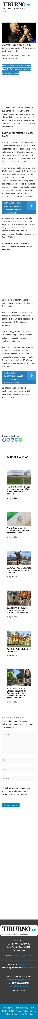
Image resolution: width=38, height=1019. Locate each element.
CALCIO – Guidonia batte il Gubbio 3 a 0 (19, 650)
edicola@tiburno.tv (19, 986)
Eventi (5, 55)
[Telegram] (16, 440)
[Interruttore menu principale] (34, 7)
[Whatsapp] (20, 440)
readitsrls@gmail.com (22, 955)
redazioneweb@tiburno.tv (19, 980)
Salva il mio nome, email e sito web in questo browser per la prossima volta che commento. (17, 791)
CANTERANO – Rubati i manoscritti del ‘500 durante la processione (17, 610)
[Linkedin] (12, 440)
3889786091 (24, 964)
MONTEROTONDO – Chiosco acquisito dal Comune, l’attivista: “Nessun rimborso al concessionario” (16, 693)
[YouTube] (21, 991)
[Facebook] (4, 440)
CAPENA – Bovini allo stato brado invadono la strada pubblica (19, 570)
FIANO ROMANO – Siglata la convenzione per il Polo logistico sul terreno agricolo (18, 490)
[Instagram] (24, 991)
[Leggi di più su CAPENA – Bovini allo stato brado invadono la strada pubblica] (19, 558)
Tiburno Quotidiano (17, 55)
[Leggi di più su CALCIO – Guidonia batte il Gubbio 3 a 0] (19, 638)
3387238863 (30, 968)
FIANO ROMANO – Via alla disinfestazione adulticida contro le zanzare (19, 530)
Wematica (29, 1014)
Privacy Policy (22, 1011)
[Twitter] (8, 440)
